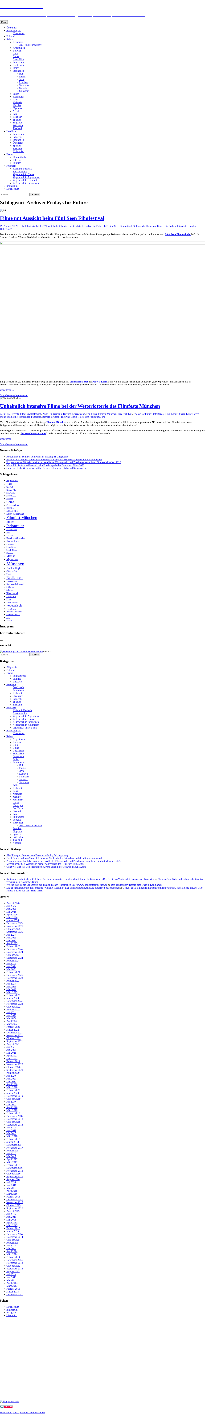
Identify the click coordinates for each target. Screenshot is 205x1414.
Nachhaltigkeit (13, 30)
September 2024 (14, 957)
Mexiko (17, 105)
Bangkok (9, 487)
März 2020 (11, 1087)
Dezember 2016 (14, 1167)
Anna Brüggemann (52, 414)
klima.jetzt (182, 226)
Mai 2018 (11, 1133)
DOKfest (10, 508)
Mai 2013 (11, 1280)
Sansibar (17, 828)
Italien (16, 93)
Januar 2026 (12, 920)
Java (21, 79)
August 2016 (13, 1179)
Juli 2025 (11, 934)
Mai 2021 (11, 1052)
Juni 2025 (11, 937)
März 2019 (11, 1110)
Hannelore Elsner (154, 226)
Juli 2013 (11, 1274)
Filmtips (17, 162)
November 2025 (14, 926)
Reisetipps (18, 42)
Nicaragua (18, 805)
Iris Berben (170, 226)
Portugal (17, 819)
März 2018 (11, 1136)
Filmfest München (107, 414)
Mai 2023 (11, 989)
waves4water (11, 609)
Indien (16, 68)
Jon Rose (9, 535)
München (15, 563)
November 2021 (14, 1035)
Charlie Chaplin (59, 226)
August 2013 (13, 1271)
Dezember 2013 (14, 1260)
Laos (15, 99)
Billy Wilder (44, 226)
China (16, 56)
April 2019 (11, 1107)
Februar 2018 (13, 1139)
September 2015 (14, 1208)
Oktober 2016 (13, 1173)
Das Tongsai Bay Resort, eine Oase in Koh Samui (136, 884)
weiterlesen (7, 390)
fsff (105, 226)
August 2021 (13, 1044)
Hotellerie (11, 131)
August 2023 (13, 980)
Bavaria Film (11, 490)
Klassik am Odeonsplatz (15, 538)
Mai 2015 (11, 1219)
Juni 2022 (11, 1015)
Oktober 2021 (13, 1038)
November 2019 (14, 1096)
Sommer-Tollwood (15, 584)
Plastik (9, 574)
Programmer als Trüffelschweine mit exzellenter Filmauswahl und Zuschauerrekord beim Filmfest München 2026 (63, 462)
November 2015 (14, 1202)
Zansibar (17, 116)
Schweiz (17, 137)
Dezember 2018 (14, 1116)
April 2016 (11, 1190)
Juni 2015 (11, 1216)
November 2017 (14, 1147)
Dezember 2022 (14, 1001)
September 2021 (14, 1041)
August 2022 (13, 1009)
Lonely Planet (11, 550)
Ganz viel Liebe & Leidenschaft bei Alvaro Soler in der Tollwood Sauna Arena (46, 468)
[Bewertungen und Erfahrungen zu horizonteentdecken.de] (21, 651)
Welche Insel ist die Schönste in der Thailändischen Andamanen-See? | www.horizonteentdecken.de (56, 884)
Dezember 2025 (14, 923)
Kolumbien (18, 96)
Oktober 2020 (13, 1067)
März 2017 (11, 1162)
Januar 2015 (12, 1231)
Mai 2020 (11, 1081)
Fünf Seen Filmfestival (120, 226)
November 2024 (14, 952)
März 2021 (11, 1058)
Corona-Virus (12, 505)
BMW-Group (11, 496)
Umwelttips (19, 33)
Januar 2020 (12, 1093)
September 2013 (14, 1268)
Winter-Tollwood (14, 612)
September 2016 (14, 1176)
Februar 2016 (13, 1196)
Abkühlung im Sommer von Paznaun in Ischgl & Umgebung (37, 456)
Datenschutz (12, 188)
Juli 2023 (11, 983)
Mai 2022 (11, 1018)
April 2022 (11, 1021)
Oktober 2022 (13, 1006)
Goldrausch (139, 226)
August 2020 (13, 1072)
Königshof (10, 544)
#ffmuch (37, 414)
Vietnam (17, 842)
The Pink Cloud (69, 416)
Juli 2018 (11, 1127)
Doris (9, 229)
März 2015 (11, 1225)
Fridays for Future (94, 226)
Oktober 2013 (13, 1265)
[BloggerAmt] (9, 1401)
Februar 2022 (13, 1026)
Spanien (17, 119)
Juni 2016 (11, 1185)
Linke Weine (11, 547)
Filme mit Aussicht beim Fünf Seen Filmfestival (52, 218)
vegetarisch (14, 605)
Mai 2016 (11, 1188)
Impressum (11, 186)
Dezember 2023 (14, 975)
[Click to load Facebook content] (1, 640)
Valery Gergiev (12, 602)
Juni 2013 (11, 1277)
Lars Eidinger (178, 414)
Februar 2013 (13, 1288)
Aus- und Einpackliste (30, 44)
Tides (81, 416)
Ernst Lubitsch (76, 226)
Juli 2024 (11, 963)
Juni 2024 (11, 966)
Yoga (8, 617)
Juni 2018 (11, 1130)
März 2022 (11, 1024)
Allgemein (11, 667)
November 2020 (14, 1064)
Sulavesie (24, 91)
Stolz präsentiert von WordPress (29, 1412)
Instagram (11, 1312)
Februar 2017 (13, 1165)
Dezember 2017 (14, 1144)
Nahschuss (24, 416)
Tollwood (11, 596)
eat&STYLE (12, 511)
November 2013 (14, 1262)
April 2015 (11, 1222)
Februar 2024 (13, 972)
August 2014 (13, 1242)
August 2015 (13, 1211)
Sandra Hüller (11, 581)
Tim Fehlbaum (92, 416)
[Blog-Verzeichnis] (6, 1407)
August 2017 (13, 1150)
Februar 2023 (13, 995)
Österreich (18, 142)
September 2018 (14, 1124)
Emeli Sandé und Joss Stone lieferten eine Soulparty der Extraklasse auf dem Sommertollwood (54, 459)
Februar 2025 (13, 946)
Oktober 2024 (13, 954)
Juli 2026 (11, 906)
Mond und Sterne (9, 416)
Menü (3, 22)
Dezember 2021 (14, 1032)
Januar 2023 (12, 998)
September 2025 (14, 931)
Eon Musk (91, 414)
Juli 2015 (11, 1214)
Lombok (23, 82)
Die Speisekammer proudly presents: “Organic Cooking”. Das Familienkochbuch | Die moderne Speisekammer (62, 887)
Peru (15, 114)
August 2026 (13, 903)
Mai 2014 (11, 1248)
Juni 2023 (11, 986)
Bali (21, 73)
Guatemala (18, 65)
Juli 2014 (11, 1245)
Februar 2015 (13, 1228)
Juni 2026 (11, 908)
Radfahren (14, 577)
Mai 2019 (11, 1104)
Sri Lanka (18, 125)
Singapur (17, 122)
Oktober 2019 (13, 1098)
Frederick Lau (125, 414)
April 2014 (11, 1251)
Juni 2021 (11, 1049)
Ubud (8, 599)
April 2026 (11, 914)
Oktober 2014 (13, 1239)
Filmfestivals (19, 157)
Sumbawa (24, 85)
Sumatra (23, 88)
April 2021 (11, 1055)
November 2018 (14, 1119)
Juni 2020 (11, 1078)
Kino (167, 414)
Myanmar (18, 108)
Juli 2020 (11, 1075)
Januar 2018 (12, 1142)
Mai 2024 (11, 969)
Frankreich (18, 62)
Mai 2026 (11, 911)
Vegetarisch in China (23, 174)
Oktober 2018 (13, 1121)
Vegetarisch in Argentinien (26, 177)
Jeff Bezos (158, 414)
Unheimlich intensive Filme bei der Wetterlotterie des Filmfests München (80, 406)
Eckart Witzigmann (15, 514)
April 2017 (11, 1159)
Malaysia (17, 102)
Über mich (11, 27)
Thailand (17, 128)
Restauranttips (20, 171)
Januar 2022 (12, 1029)
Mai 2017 (11, 1156)
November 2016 (14, 1170)
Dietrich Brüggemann (74, 414)
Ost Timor (18, 808)
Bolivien (17, 50)
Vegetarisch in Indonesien (26, 183)
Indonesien (18, 70)
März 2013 (11, 1285)
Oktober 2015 (13, 1205)
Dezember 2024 (14, 949)
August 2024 (13, 960)
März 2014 (11, 1254)
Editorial (10, 36)
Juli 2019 (11, 1101)
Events (9, 154)
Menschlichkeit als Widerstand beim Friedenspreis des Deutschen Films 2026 (45, 465)
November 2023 (14, 978)
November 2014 (14, 1237)
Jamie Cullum (11, 529)
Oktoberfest (11, 571)
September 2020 (14, 1070)
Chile (15, 53)
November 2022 (14, 1003)
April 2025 (11, 943)
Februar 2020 (13, 1090)
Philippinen (18, 816)
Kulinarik (11, 165)
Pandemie (36, 416)
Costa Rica (18, 59)
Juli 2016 (11, 1182)
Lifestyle (17, 160)
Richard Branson (50, 416)
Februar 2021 (13, 1061)
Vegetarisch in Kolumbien (26, 180)
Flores (22, 76)
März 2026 (11, 917)
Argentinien (19, 47)
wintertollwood (13, 614)
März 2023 (11, 992)
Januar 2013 (12, 1291)
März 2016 (11, 1193)
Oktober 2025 (13, 929)
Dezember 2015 (14, 1199)
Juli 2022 (11, 1012)
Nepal (16, 111)
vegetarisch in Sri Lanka (25, 727)
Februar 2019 (13, 1113)
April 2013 (11, 1283)
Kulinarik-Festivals (22, 168)
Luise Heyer (192, 414)
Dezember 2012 (14, 1294)
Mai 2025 (11, 940)
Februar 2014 (13, 1257)
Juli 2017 (11, 1153)
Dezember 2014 (14, 1234)
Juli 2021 (11, 1047)
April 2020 (11, 1084)
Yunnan (9, 620)
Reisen (9, 39)
